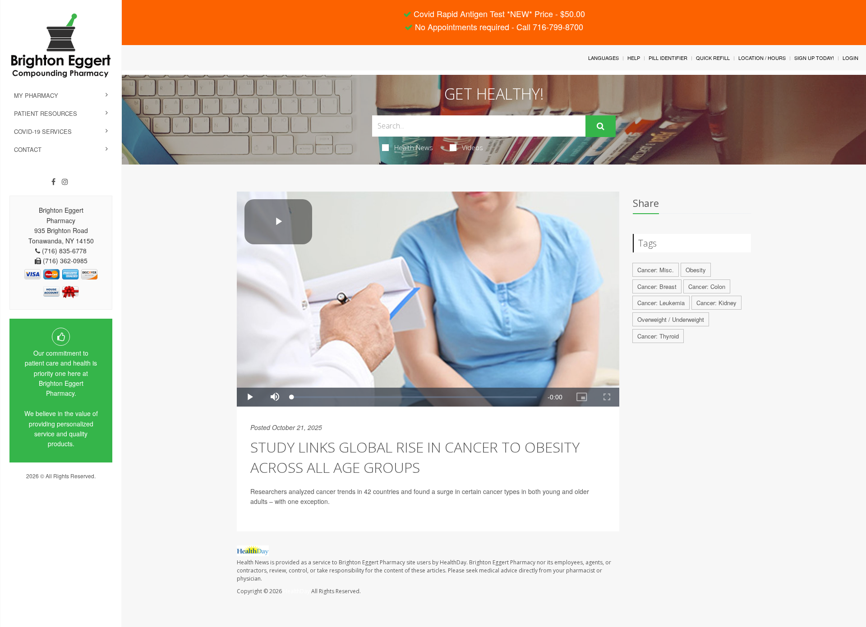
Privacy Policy (61, 484)
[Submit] (600, 126)
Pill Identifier (668, 57)
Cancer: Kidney (716, 302)
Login (850, 57)
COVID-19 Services (43, 131)
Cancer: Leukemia (661, 302)
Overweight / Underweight (670, 319)
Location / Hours (762, 57)
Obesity (696, 269)
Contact (27, 149)
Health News (413, 147)
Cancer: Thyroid (658, 336)
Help (633, 57)
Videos (472, 147)
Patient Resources (45, 113)
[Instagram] (65, 181)
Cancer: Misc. (655, 269)
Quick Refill (713, 57)
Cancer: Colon (706, 286)
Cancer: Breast (657, 286)
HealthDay (296, 591)
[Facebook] (53, 181)
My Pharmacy (36, 95)
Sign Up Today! (814, 57)
